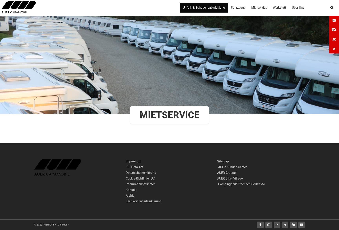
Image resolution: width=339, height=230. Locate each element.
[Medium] (301, 225)
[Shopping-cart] (293, 225)
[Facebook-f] (260, 225)
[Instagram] (268, 225)
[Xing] (285, 225)
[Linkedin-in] (277, 225)
